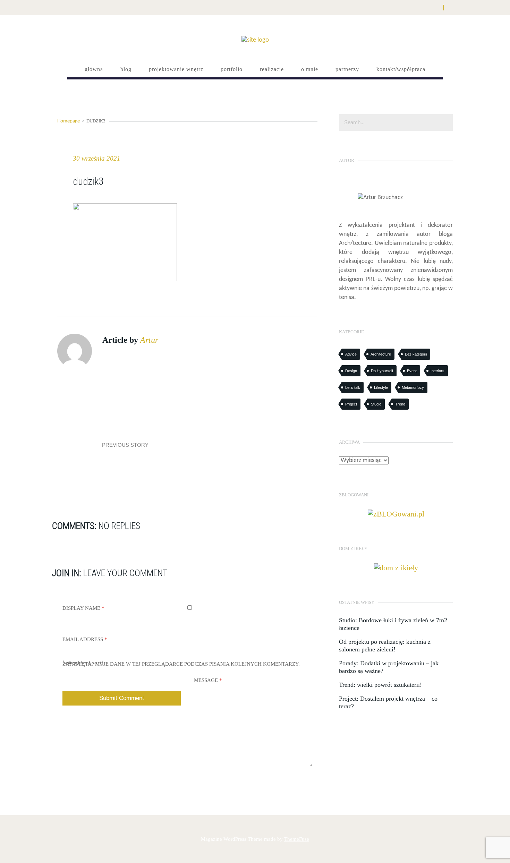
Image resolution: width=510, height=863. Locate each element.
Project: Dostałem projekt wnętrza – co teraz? (388, 702)
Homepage (68, 121)
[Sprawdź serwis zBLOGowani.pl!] (396, 513)
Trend (400, 404)
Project (351, 404)
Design (351, 371)
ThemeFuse (296, 839)
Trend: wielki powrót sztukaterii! (380, 684)
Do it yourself (382, 371)
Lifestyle (381, 387)
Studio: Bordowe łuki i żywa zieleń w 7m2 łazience (393, 624)
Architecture (381, 354)
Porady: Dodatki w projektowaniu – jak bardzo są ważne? (389, 667)
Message (208, 680)
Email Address (84, 639)
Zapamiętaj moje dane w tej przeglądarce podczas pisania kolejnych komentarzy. (181, 664)
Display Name (83, 608)
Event (412, 371)
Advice (351, 354)
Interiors (437, 371)
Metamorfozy (413, 387)
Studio (376, 404)
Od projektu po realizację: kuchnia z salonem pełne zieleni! (385, 645)
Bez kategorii (416, 354)
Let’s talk (352, 387)
